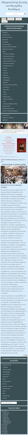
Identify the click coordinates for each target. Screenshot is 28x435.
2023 (3, 427)
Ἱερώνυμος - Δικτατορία (8, 386)
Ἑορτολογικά (6, 87)
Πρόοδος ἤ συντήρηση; (8, 99)
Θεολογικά (5, 75)
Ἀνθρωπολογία (6, 77)
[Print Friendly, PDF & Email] (25, 355)
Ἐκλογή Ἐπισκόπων (7, 381)
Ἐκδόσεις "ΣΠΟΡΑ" (6, 106)
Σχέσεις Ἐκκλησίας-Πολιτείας (9, 61)
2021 (3, 430)
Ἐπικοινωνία (19, 19)
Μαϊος (4, 417)
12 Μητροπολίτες (6, 115)
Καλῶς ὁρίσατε (10, 19)
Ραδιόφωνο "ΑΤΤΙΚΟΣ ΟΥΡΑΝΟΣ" (10, 46)
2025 (3, 424)
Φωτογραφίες (5, 42)
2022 (3, 428)
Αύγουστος (5, 413)
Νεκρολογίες (5, 39)
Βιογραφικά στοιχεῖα (7, 365)
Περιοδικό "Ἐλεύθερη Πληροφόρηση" (10, 111)
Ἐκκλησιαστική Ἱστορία (8, 58)
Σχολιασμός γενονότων (8, 65)
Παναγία (5, 94)
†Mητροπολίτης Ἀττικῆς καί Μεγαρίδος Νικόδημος (14, 5)
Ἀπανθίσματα (5, 120)
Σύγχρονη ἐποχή (6, 96)
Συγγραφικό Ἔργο (6, 395)
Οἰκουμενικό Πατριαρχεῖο (8, 63)
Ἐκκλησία (5, 68)
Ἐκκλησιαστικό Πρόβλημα (8, 54)
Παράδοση (5, 82)
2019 (3, 433)
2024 (3, 426)
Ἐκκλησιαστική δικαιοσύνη (8, 56)
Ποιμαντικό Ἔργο (6, 388)
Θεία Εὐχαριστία (6, 80)
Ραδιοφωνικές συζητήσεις (8, 49)
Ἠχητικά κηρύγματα (7, 44)
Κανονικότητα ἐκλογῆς (7, 37)
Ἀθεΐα (4, 101)
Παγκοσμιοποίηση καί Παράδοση (10, 84)
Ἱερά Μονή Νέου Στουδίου (8, 108)
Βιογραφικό (5, 32)
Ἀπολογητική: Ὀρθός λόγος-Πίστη (10, 103)
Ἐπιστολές (5, 398)
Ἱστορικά (4, 384)
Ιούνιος (5, 415)
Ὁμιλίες (4, 391)
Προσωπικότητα (6, 35)
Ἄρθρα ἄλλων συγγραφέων (8, 117)
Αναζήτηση (4, 21)
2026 (3, 411)
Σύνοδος (5, 70)
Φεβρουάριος (6, 421)
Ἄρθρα (4, 51)
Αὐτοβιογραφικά (6, 372)
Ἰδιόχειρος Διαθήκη (7, 369)
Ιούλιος (5, 414)
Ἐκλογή (4, 379)
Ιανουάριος (6, 423)
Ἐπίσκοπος (5, 73)
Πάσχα (4, 92)
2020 (3, 431)
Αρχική (4, 19)
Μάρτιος (5, 420)
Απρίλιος (5, 418)
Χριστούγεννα (6, 89)
